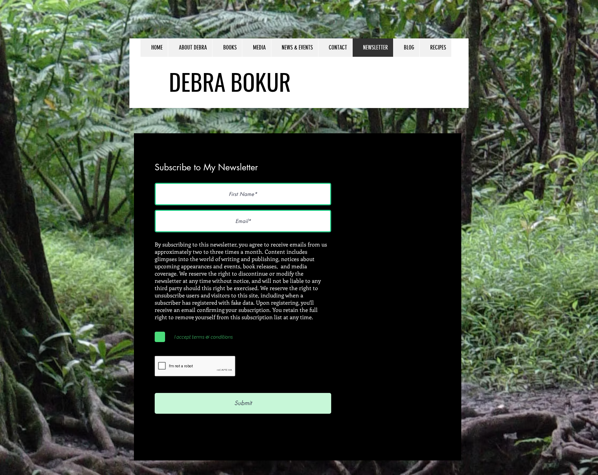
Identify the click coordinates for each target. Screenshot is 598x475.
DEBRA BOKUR (230, 81)
